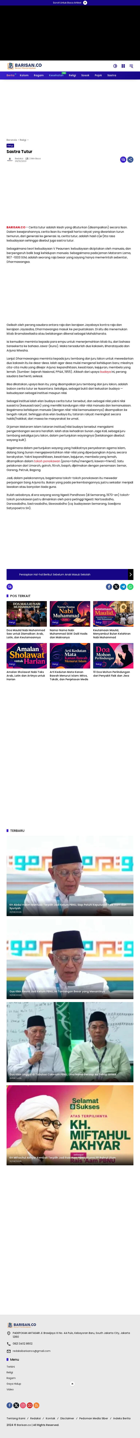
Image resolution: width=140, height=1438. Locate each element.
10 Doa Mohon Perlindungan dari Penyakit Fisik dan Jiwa (111, 673)
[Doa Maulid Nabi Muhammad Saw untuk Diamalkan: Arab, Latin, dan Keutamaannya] (27, 614)
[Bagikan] (130, 159)
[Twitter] (116, 587)
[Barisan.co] (25, 66)
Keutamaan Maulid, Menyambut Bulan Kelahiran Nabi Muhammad (112, 634)
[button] (115, 66)
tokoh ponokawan (47, 461)
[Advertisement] (70, 109)
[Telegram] (123, 587)
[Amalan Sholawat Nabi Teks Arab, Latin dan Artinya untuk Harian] (27, 656)
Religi (10, 145)
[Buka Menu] (123, 66)
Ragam (11, 1378)
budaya (105, 372)
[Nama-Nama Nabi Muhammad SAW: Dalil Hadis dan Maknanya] (70, 614)
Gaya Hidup (14, 1384)
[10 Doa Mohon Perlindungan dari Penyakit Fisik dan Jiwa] (113, 656)
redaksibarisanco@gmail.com (31, 1351)
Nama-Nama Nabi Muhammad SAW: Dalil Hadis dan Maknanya (69, 634)
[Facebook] (109, 587)
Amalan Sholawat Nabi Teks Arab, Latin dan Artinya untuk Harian (26, 675)
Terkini (11, 1367)
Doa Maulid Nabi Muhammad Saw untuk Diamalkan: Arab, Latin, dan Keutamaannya (26, 634)
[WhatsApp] (130, 587)
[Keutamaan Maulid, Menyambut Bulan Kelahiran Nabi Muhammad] (113, 614)
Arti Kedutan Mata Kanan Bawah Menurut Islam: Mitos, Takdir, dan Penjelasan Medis (69, 675)
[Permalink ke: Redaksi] (11, 159)
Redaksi (19, 159)
